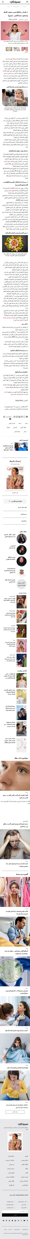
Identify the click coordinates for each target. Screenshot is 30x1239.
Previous (26, 30)
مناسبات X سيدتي (10, 1160)
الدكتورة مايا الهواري (10, 559)
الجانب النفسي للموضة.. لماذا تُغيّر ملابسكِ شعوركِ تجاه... (10, 644)
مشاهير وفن (23, 1205)
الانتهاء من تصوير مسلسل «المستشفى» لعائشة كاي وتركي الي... (9, 600)
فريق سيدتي (11, 1173)
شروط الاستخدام (25, 1229)
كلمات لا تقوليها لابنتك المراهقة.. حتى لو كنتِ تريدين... (9, 724)
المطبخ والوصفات (9, 1205)
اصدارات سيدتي (24, 1181)
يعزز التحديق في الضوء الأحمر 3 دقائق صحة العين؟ (15, 319)
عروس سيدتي (24, 1177)
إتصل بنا (5, 1229)
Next (4, 30)
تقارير (26, 1173)
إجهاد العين (7, 161)
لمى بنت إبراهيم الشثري (10, 537)
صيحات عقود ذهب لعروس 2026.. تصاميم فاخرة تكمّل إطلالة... (9, 741)
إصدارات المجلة (15, 461)
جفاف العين (23, 427)
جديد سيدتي (23, 593)
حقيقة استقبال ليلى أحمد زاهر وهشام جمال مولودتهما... (10, 708)
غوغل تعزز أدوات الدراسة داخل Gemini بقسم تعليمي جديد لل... (9, 629)
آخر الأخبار (11, 1185)
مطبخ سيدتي (24, 1160)
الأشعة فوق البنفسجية (12, 190)
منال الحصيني (12, 582)
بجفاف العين (13, 59)
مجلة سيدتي (11, 1156)
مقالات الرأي (23, 532)
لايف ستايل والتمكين (22, 1202)
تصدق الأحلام (24, 514)
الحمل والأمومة (10, 1208)
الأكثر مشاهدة (22, 671)
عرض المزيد (15, 1112)
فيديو (26, 1156)
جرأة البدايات (24, 521)
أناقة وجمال (23, 1208)
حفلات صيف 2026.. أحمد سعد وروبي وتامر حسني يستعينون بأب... (9, 659)
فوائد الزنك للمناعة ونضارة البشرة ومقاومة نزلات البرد (10, 615)
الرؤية (8, 427)
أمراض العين (12, 423)
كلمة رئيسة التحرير (16, 501)
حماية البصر (17, 431)
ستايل (26, 1168)
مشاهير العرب (12, 596)
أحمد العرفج (12, 573)
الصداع (15, 427)
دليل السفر (25, 1185)
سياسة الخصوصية (17, 1229)
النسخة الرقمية (15, 493)
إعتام (25, 431)
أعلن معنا (10, 1229)
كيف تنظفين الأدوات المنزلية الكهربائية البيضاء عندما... (9, 692)
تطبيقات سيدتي (10, 1177)
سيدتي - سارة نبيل (23, 19)
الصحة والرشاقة (10, 1202)
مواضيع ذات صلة (21, 758)
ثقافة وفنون (25, 821)
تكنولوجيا (13, 626)
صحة (20, 423)
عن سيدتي (11, 1164)
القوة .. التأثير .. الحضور (22, 507)
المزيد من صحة (22, 874)
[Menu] (27, 2)
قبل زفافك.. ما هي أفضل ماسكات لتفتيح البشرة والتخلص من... (9, 676)
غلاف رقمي (11, 1181)
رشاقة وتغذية (12, 611)
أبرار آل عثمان (12, 548)
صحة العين (11, 73)
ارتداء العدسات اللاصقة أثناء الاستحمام (16, 393)
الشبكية (16, 125)
